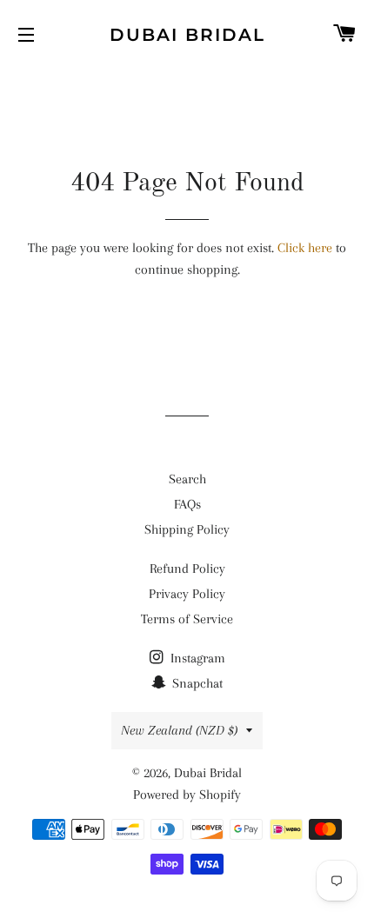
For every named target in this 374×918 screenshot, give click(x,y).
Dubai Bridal (187, 34)
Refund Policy (187, 568)
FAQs (187, 504)
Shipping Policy (187, 529)
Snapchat (196, 683)
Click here (304, 248)
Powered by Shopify (187, 794)
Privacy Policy (187, 594)
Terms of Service (187, 619)
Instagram (196, 658)
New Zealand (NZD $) (179, 730)
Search (187, 479)
